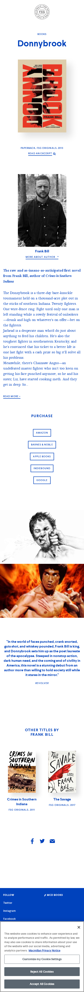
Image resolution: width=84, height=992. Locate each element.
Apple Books (42, 456)
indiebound (42, 468)
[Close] (79, 927)
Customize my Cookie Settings (42, 959)
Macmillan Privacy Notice (44, 950)
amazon (42, 432)
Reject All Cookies (41, 971)
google (42, 480)
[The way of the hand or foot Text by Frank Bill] (42, 591)
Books (42, 34)
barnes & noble (42, 444)
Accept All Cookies (42, 984)
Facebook (9, 919)
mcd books (54, 894)
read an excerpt (40, 153)
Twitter (7, 903)
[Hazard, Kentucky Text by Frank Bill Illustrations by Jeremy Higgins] (42, 537)
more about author (41, 256)
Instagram (9, 911)
